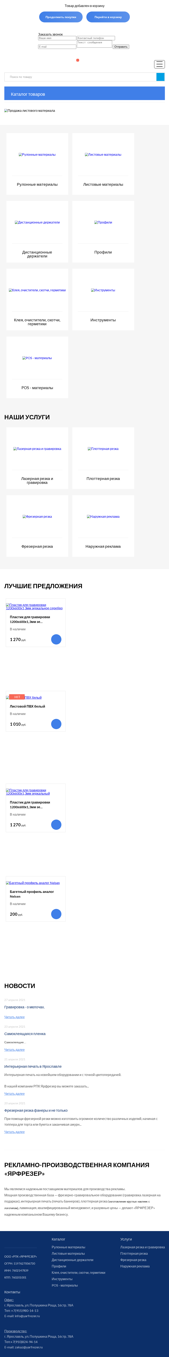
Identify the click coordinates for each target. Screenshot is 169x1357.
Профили (59, 1266)
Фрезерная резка (133, 1259)
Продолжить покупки (61, 17)
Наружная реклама (135, 1266)
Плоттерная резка (134, 1253)
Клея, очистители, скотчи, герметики (78, 1272)
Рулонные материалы (68, 1247)
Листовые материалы (68, 1253)
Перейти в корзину (108, 17)
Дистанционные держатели (72, 1259)
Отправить (121, 46)
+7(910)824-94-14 (24, 1342)
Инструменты (62, 1279)
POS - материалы (65, 1285)
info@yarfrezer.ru (27, 1316)
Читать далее (14, 1017)
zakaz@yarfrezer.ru (28, 1347)
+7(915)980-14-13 (24, 1310)
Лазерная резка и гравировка (142, 1247)
